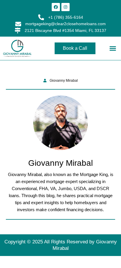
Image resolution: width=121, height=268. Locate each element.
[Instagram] (65, 7)
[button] (112, 48)
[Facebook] (56, 7)
